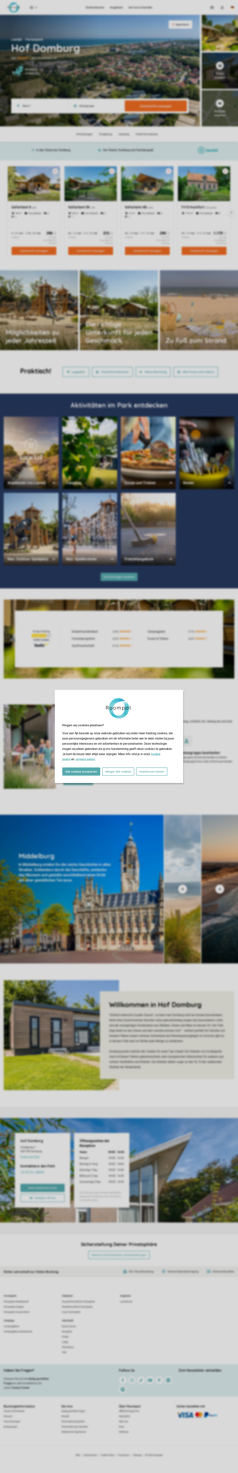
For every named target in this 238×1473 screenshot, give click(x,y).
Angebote (116, 7)
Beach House (69, 1326)
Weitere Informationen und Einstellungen (119, 1255)
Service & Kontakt (140, 7)
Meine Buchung (156, 372)
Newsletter (124, 1416)
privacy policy (85, 759)
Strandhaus (68, 1347)
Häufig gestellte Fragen (73, 1411)
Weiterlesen (98, 339)
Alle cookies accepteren (81, 771)
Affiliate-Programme (129, 1411)
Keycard (8, 1416)
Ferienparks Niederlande (16, 1301)
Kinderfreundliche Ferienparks (77, 1307)
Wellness (124, 1432)
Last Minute (126, 1301)
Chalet (65, 1336)
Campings (9, 1320)
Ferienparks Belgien (14, 1307)
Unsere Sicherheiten (14, 1411)
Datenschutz (90, 1455)
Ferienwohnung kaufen (73, 1421)
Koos (121, 1426)
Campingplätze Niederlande (18, 1331)
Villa (64, 1352)
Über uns (123, 1421)
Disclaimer (123, 1455)
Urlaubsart (67, 1296)
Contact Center (20, 1387)
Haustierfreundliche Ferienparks (78, 1301)
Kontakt (65, 1416)
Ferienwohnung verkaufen (74, 1426)
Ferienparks (10, 1296)
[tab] (82, 889)
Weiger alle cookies (118, 771)
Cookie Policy (108, 1455)
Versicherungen (12, 1421)
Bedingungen (10, 1426)
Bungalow (67, 1331)
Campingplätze (11, 1326)
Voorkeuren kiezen (151, 771)
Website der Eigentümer (73, 1432)
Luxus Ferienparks (71, 1312)
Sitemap (137, 1455)
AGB (77, 1455)
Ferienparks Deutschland (16, 1312)
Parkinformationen (115, 372)
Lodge (65, 1342)
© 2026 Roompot (154, 1455)
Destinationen (95, 7)
